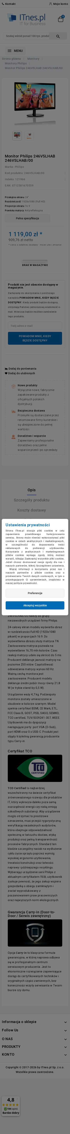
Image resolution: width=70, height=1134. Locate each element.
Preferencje (35, 593)
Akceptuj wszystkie (35, 605)
